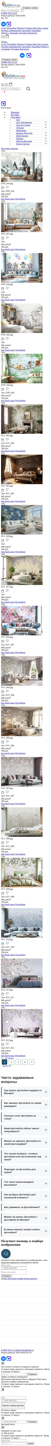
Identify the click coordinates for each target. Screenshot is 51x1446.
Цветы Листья (22, 144)
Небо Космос (22, 136)
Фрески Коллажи (24, 141)
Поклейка (36, 30)
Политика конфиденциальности (22, 1278)
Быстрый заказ (8, 199)
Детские (20, 128)
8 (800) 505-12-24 (9, 13)
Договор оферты (8, 1340)
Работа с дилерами (9, 33)
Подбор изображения (11, 30)
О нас (3, 28)
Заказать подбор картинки (13, 1406)
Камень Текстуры (24, 133)
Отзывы (28, 28)
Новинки (15, 112)
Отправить (6, 1276)
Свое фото (26, 30)
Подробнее (20, 199)
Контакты (32, 33)
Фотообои (11, 28)
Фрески (20, 28)
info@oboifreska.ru (25, 1350)
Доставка (23, 33)
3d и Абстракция (24, 122)
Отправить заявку (30, 8)
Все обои (15, 115)
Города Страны (23, 125)
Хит (18, 120)
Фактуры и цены (40, 28)
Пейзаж (19, 138)
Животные (21, 130)
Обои (3, 1305)
